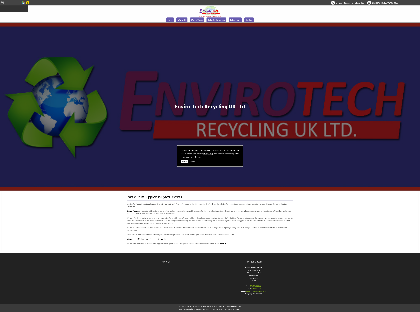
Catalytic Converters (216, 19)
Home (170, 19)
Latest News (235, 19)
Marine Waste (197, 19)
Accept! (184, 161)
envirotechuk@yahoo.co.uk (385, 3)
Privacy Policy (208, 153)
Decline (193, 161)
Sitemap (238, 309)
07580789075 (343, 3)
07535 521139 (256, 288)
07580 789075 (255, 286)
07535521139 (358, 3)
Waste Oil (182, 19)
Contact (249, 19)
